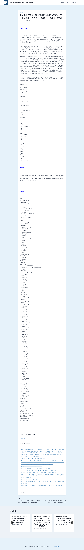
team (22, 20)
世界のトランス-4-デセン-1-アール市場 (29, 479)
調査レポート (22, 12)
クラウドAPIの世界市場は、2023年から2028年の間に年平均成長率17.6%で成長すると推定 (29, 500)
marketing (37, 528)
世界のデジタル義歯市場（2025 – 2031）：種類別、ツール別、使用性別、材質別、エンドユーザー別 (42, 468)
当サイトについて (75, 2)
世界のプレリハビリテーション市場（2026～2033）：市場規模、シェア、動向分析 (38, 470)
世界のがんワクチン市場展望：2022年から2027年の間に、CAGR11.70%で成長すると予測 (55, 500)
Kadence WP (57, 546)
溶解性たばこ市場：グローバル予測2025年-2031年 (31, 466)
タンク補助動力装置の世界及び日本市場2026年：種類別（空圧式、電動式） (37, 464)
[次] (72, 522)
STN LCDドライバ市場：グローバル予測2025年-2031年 (33, 458)
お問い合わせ (24, 438)
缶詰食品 (22, 492)
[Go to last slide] (12, 522)
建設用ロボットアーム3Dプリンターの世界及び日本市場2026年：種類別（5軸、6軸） (39, 472)
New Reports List (65, 2)
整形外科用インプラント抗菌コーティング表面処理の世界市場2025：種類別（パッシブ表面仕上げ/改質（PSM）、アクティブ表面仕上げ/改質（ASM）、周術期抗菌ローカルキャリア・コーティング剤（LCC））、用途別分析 (42, 476)
